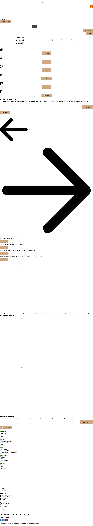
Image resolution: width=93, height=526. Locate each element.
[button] (48, 40)
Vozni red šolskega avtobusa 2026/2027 (8, 238)
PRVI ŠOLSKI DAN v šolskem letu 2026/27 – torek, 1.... (12, 244)
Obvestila (40, 26)
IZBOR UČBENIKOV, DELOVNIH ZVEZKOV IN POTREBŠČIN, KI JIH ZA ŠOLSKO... (18, 250)
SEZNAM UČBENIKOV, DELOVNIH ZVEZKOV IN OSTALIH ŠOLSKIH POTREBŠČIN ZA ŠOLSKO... (21, 256)
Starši (59, 26)
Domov (34, 26)
